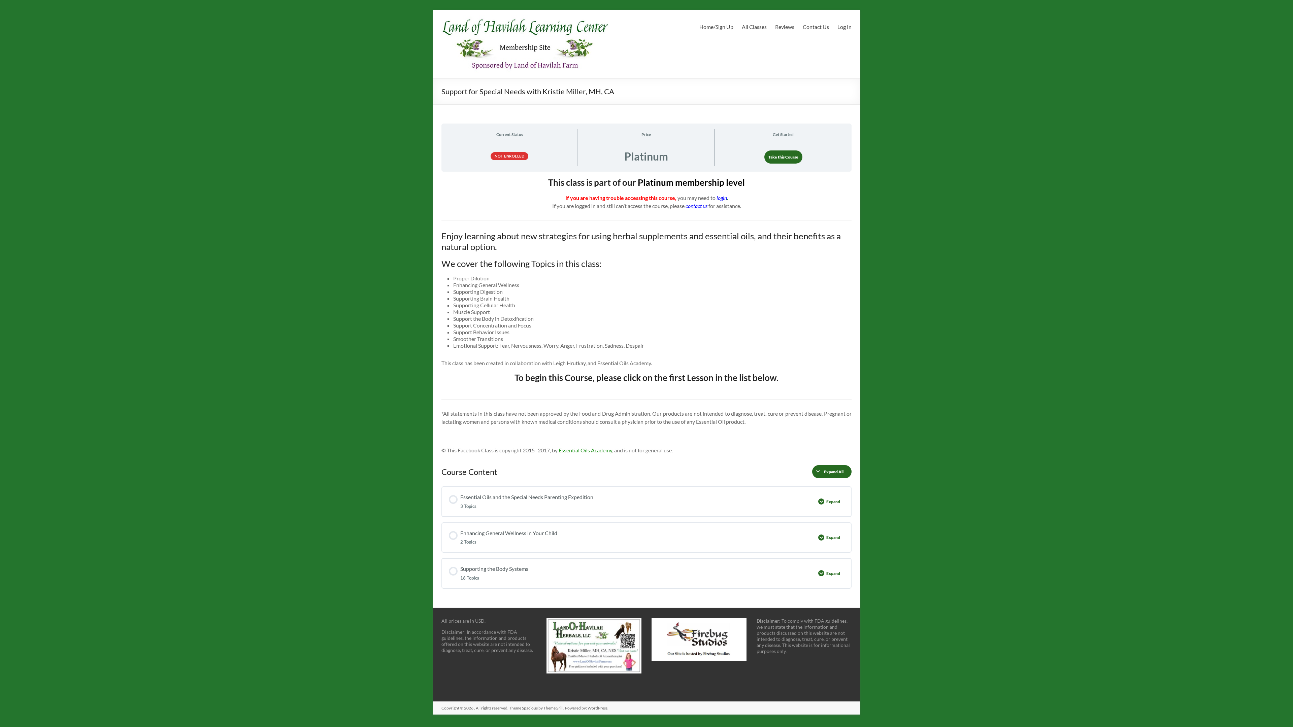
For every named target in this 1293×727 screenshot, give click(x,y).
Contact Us (816, 27)
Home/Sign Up (716, 27)
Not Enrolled (509, 156)
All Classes (754, 27)
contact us (696, 206)
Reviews (784, 27)
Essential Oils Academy (585, 450)
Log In (844, 27)
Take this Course (783, 157)
